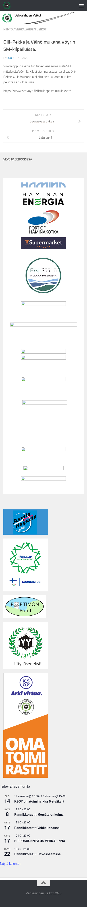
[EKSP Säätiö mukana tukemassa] (43, 296)
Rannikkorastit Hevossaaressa (37, 854)
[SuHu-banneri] (25, 534)
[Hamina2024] (43, 186)
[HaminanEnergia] (43, 205)
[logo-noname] (43, 358)
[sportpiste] (43, 469)
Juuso (11, 58)
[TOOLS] (43, 450)
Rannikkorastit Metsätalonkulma (39, 814)
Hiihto (8, 29)
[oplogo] (43, 380)
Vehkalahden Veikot (30, 29)
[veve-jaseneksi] (25, 668)
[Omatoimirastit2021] (25, 777)
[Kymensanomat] (43, 352)
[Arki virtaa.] (43, 326)
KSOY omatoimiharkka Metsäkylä (39, 801)
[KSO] (43, 305)
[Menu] (81, 5)
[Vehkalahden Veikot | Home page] (8, 5)
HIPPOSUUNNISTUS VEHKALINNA (39, 841)
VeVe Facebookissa (17, 159)
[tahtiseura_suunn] (25, 590)
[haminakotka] (43, 232)
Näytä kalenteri (10, 863)
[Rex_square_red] (44, 404)
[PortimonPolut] (24, 617)
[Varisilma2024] (43, 480)
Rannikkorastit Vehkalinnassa (37, 827)
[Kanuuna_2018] (43, 248)
